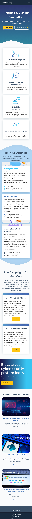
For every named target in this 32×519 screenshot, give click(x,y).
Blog (13, 508)
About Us (19, 508)
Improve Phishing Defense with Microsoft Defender (16, 419)
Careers (26, 508)
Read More (16, 430)
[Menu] (29, 2)
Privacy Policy (16, 510)
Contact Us (7, 508)
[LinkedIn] (16, 516)
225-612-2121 (18, 514)
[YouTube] (18, 516)
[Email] (13, 516)
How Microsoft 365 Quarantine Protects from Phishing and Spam (16, 490)
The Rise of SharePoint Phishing (16, 455)
